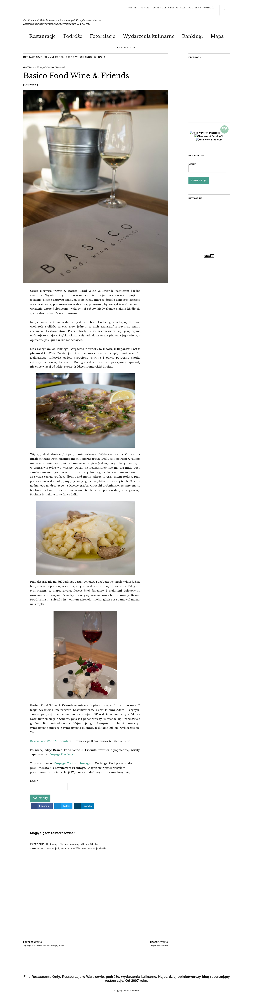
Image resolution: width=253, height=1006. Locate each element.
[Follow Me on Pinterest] (205, 132)
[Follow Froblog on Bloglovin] (209, 139)
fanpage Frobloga (61, 754)
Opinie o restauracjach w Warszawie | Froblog (48, 11)
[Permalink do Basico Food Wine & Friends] (95, 281)
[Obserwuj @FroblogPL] (209, 136)
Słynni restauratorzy (61, 57)
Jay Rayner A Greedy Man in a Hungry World (43, 944)
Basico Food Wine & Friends (49, 741)
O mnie (145, 8)
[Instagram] (224, 132)
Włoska (100, 57)
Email (34, 781)
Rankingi (192, 36)
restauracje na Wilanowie (73, 848)
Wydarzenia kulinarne (148, 36)
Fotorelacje (102, 36)
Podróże (72, 36)
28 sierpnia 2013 (44, 67)
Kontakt (133, 8)
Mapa (217, 36)
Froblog (33, 84)
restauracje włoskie (96, 848)
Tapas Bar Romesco (159, 944)
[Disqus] (85, 894)
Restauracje (42, 36)
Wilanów (86, 57)
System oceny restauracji (169, 8)
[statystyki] (209, 256)
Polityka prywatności (201, 8)
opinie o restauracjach (48, 848)
